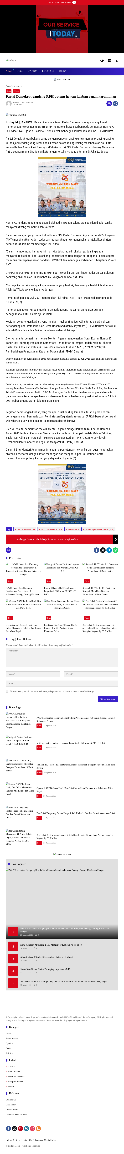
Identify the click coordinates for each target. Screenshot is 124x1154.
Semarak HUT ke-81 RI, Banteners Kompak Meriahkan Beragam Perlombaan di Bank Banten (99, 591)
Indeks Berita (12, 1109)
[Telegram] (109, 550)
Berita (87, 581)
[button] (102, 60)
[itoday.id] (11, 60)
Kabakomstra (73, 529)
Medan (11, 1086)
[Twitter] (103, 550)
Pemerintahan (12, 1038)
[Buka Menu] (109, 60)
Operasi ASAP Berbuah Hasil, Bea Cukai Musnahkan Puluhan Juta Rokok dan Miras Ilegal (23, 628)
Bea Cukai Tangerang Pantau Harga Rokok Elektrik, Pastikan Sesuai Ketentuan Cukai (60, 628)
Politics (16, 91)
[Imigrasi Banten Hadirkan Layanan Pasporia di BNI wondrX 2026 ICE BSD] (62, 574)
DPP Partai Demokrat (26, 529)
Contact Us (11, 1100)
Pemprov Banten (15, 1081)
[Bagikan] (115, 103)
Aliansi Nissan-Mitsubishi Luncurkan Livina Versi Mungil (46, 957)
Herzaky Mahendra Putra (51, 529)
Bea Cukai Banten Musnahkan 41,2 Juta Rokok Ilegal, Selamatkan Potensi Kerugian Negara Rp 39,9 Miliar (100, 628)
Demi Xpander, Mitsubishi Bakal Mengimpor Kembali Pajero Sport (51, 945)
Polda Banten (14, 1071)
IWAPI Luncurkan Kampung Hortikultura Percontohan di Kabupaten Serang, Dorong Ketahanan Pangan (23, 591)
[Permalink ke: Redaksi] (9, 103)
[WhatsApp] (115, 550)
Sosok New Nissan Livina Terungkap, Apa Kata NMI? (45, 969)
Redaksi (16, 103)
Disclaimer (11, 1105)
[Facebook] (96, 550)
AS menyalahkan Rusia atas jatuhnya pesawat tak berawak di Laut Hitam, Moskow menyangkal (64, 981)
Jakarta (11, 1066)
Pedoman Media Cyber (16, 1114)
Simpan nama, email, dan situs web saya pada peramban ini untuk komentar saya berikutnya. (52, 691)
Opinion (9, 1043)
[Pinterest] (20, 1128)
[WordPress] (26, 1128)
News (9, 91)
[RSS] (38, 1128)
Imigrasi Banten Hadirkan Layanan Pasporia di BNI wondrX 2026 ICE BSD (60, 591)
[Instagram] (32, 1128)
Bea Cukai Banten (16, 1076)
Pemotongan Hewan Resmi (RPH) (99, 529)
